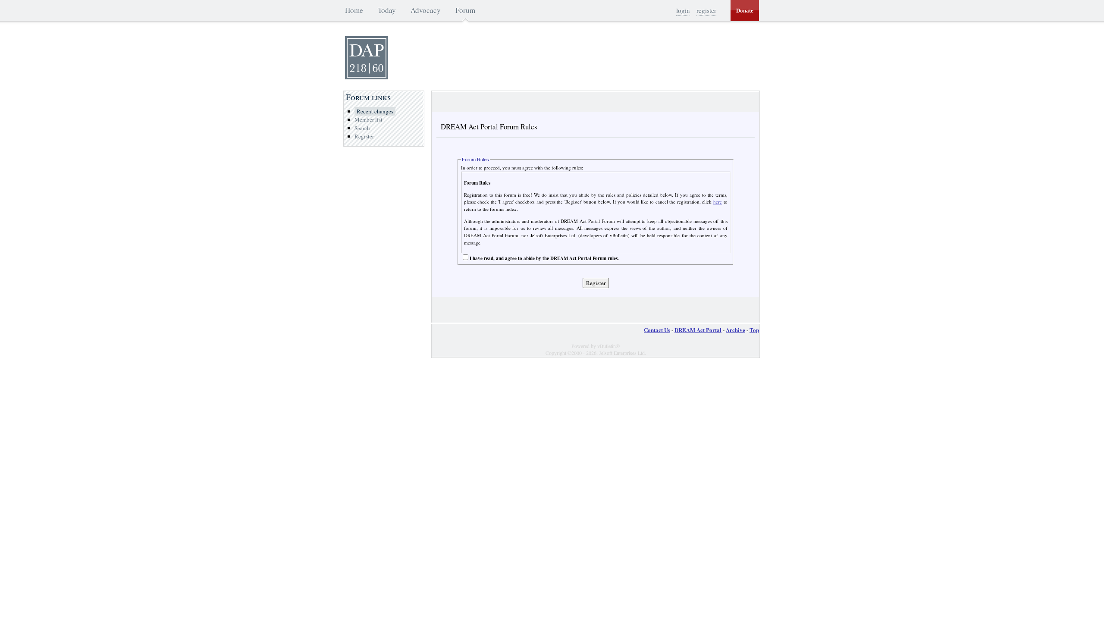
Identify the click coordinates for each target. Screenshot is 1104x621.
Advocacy (426, 10)
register (706, 10)
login (683, 10)
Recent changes (375, 111)
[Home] (366, 77)
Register (364, 136)
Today (387, 10)
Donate (744, 10)
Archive (735, 330)
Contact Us (657, 330)
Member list (368, 119)
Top (754, 330)
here (717, 201)
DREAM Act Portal (697, 330)
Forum (465, 10)
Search (362, 128)
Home (354, 10)
